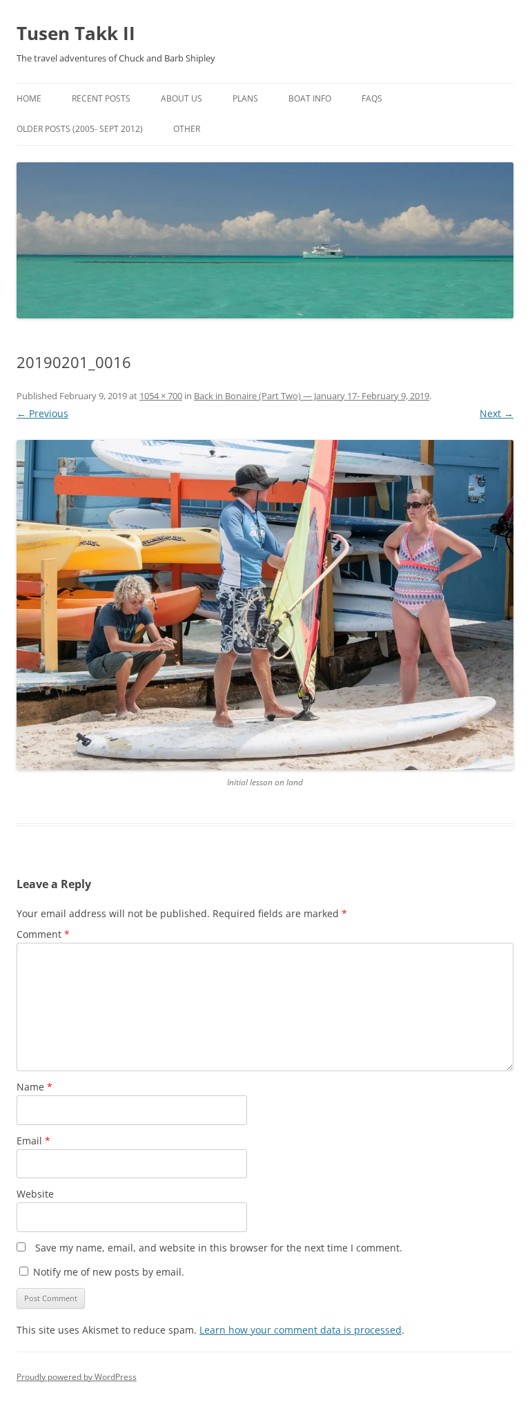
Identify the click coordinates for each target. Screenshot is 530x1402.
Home (29, 98)
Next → (496, 413)
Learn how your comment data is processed (300, 1329)
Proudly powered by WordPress (77, 1377)
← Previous (42, 413)
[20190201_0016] (265, 605)
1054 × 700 (160, 396)
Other (186, 129)
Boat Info (309, 98)
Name (34, 1086)
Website (35, 1193)
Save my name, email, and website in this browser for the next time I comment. (218, 1247)
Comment (43, 934)
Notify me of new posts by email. (108, 1271)
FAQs (372, 98)
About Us (181, 98)
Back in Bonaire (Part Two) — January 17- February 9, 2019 (311, 396)
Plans (245, 98)
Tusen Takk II (76, 33)
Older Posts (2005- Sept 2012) (80, 129)
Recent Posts (101, 98)
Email (33, 1140)
